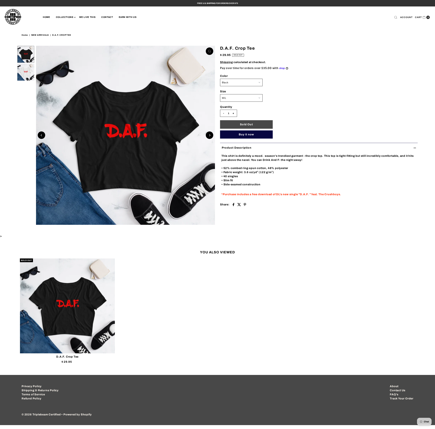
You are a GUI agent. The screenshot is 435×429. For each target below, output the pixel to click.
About (394, 386)
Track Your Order (401, 398)
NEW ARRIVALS (40, 35)
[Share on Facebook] (233, 204)
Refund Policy (31, 398)
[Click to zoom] (209, 51)
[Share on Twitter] (239, 204)
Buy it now (246, 134)
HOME (46, 17)
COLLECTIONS (64, 17)
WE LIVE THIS (87, 17)
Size (223, 91)
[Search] (396, 17)
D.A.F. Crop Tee (67, 356)
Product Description (236, 147)
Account (406, 17)
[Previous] (41, 135)
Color (224, 75)
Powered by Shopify (77, 414)
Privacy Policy (32, 386)
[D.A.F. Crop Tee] (67, 306)
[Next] (209, 135)
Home (25, 35)
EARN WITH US (128, 17)
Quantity (226, 106)
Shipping (226, 62)
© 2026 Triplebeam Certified (41, 414)
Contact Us (397, 390)
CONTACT (107, 17)
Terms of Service (33, 394)
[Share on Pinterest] (244, 204)
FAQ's (394, 394)
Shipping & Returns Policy (40, 390)
